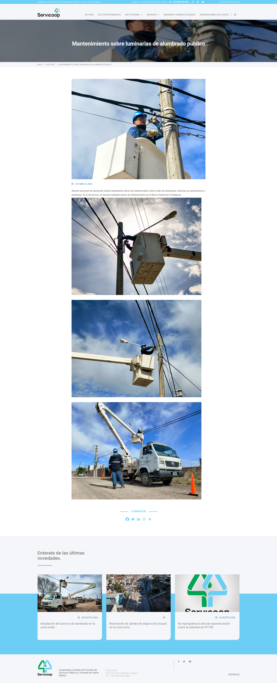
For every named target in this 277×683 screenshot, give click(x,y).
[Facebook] (127, 519)
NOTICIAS (89, 15)
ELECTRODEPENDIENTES (109, 15)
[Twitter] (132, 519)
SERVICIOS (152, 15)
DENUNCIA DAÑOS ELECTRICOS (214, 15)
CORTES (229, 2)
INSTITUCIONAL (132, 15)
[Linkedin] (138, 519)
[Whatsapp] (144, 519)
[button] (235, 14)
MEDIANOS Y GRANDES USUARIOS (179, 15)
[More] (149, 519)
